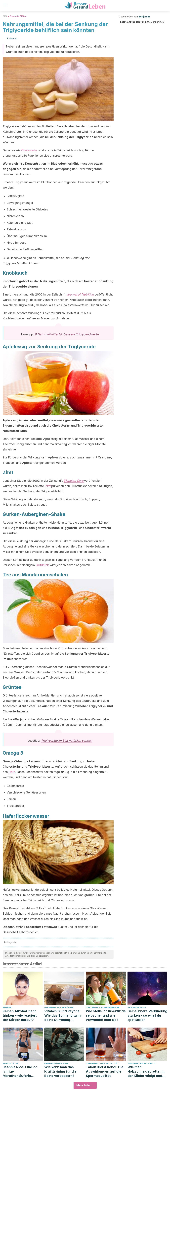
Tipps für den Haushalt (141, 1063)
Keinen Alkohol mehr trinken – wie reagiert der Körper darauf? (20, 1015)
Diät (5, 16)
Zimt (48, 486)
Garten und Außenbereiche (102, 1007)
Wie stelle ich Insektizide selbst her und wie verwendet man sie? (106, 1015)
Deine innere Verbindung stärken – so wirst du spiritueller (147, 1015)
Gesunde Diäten (18, 16)
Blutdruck (42, 565)
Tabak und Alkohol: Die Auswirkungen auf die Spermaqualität (104, 1071)
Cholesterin (29, 150)
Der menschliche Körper (58, 1007)
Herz (11, 772)
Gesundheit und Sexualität (102, 1063)
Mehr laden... (85, 1085)
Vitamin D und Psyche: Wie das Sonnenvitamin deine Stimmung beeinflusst (63, 1015)
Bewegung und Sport (57, 1063)
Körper (7, 1007)
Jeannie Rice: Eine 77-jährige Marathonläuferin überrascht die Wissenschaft (20, 1071)
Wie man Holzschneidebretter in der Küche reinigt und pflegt (146, 1071)
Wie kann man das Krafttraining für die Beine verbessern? (60, 1071)
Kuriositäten (10, 1063)
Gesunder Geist (137, 1007)
